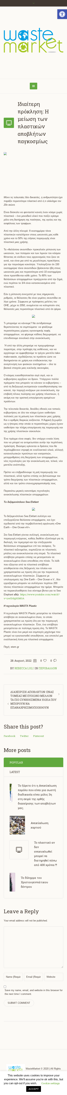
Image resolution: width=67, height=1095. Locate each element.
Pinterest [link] (38, 736)
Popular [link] (16, 762)
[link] (62, 14)
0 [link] (51, 660)
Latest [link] (14, 772)
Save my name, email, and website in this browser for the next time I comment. (34, 992)
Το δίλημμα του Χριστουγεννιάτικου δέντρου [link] (34, 882)
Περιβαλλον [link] (48, 668)
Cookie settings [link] (50, 1083)
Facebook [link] (9, 736)
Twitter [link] (24, 736)
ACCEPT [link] (33, 1089)
